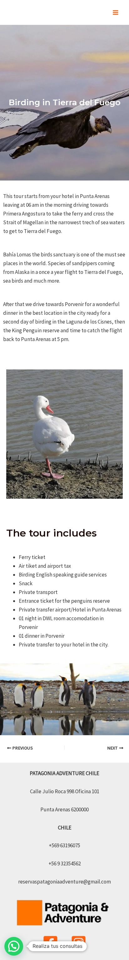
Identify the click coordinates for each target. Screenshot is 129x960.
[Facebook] (50, 943)
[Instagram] (78, 943)
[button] (13, 946)
